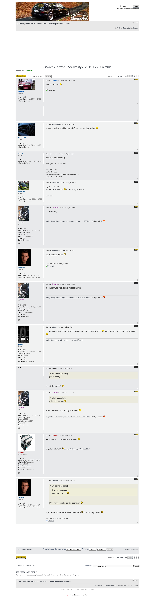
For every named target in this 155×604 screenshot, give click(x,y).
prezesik (55, 80)
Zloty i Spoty (54, 24)
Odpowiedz (20, 75)
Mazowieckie (65, 24)
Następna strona (131, 549)
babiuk (54, 154)
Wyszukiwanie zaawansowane (127, 9)
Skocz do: (88, 566)
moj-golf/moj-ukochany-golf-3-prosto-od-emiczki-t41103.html (68, 221)
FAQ (118, 28)
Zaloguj (135, 28)
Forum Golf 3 (42, 24)
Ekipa (97, 585)
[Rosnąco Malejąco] (105, 549)
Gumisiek (55, 183)
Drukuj (133, 23)
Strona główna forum (27, 24)
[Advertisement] (78, 47)
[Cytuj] (136, 80)
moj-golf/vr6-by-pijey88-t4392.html (77, 449)
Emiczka (55, 208)
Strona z (121, 76)
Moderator (28, 71)
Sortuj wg (85, 549)
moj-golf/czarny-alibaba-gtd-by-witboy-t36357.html (64, 340)
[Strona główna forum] (78, 11)
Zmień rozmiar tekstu (136, 23)
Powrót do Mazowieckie (26, 566)
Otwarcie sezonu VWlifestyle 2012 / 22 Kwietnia (77, 67)
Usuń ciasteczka (106, 585)
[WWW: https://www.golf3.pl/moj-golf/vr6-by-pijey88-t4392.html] (19, 473)
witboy (54, 327)
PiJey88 (55, 435)
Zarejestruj (126, 28)
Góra (137, 103)
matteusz (55, 251)
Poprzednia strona (25, 549)
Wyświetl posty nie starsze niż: (54, 549)
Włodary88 (56, 124)
